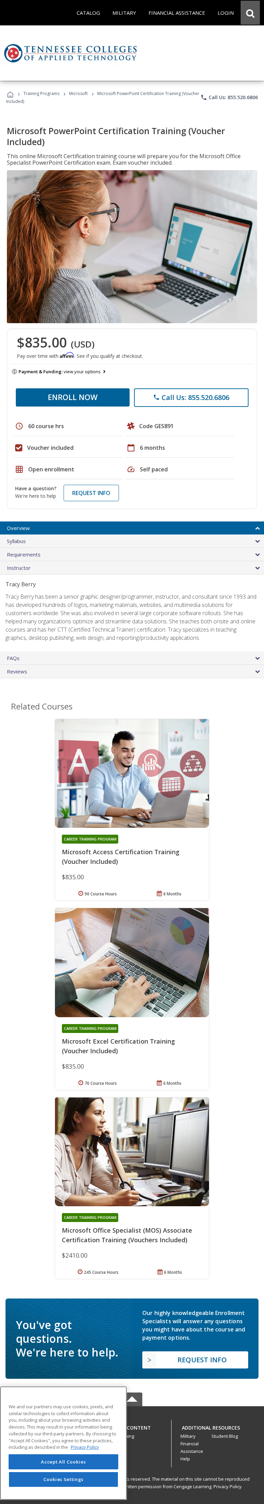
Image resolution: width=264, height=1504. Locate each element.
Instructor (19, 567)
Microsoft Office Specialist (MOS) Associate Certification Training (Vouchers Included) (127, 1235)
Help (185, 1459)
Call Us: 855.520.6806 (229, 97)
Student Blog (224, 1436)
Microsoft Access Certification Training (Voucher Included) (120, 857)
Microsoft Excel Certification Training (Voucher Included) (118, 1046)
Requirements (24, 554)
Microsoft (78, 93)
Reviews (17, 671)
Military (188, 1436)
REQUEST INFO (91, 493)
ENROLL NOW (73, 397)
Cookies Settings (63, 1479)
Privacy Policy (227, 1486)
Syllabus (16, 541)
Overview (18, 528)
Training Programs (41, 93)
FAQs (13, 658)
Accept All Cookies (63, 1462)
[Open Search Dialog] (250, 13)
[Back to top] (132, 1426)
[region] (63, 1443)
